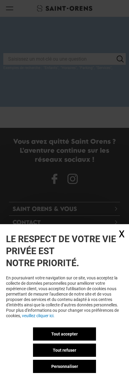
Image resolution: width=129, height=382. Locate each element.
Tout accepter (64, 334)
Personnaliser (64, 366)
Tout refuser (64, 350)
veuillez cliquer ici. (38, 315)
